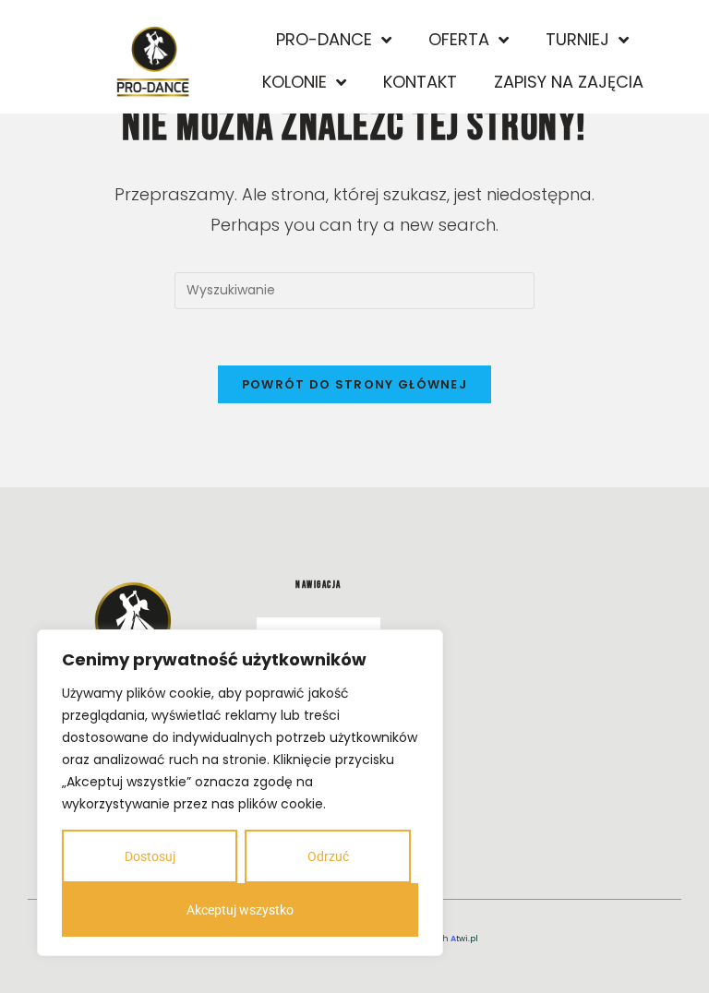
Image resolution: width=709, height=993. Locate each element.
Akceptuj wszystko (240, 910)
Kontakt (420, 81)
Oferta (458, 39)
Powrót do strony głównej (354, 384)
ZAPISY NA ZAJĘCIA (568, 81)
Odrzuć (328, 856)
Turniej (577, 39)
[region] (240, 792)
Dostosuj (150, 856)
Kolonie (294, 81)
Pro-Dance (324, 39)
